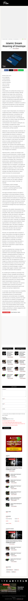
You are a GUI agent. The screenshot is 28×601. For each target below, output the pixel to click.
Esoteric (16, 518)
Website (3, 408)
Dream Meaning (14, 312)
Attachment (4, 417)
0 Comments (16, 39)
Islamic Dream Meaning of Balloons (10, 375)
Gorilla (8, 571)
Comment (4, 389)
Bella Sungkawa (16, 48)
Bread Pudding (10, 569)
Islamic (18, 312)
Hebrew (16, 521)
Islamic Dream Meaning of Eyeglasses (10, 368)
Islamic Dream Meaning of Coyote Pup (10, 361)
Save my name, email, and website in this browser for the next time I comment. (13, 414)
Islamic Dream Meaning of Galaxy (8, 591)
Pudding (14, 571)
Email (3, 403)
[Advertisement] (19, 81)
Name (3, 398)
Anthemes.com (20, 598)
